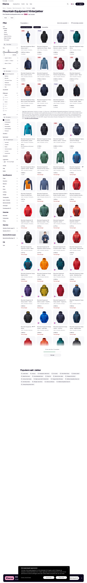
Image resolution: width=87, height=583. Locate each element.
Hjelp (31, 4)
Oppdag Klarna (16, 4)
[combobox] (63, 23)
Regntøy (6, 34)
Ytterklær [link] (28, 8)
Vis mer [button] (52, 355)
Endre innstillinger (26, 577)
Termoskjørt (6, 40)
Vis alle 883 (5, 89)
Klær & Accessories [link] (17, 8)
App (27, 4)
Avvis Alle (48, 577)
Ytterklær (5, 28)
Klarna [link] (4, 8)
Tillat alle (61, 577)
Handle (23, 4)
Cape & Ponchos (7, 36)
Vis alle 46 (5, 155)
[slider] (4, 52)
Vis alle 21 (5, 133)
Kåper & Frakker (7, 38)
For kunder (5, 0)
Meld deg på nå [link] (74, 578)
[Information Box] (28, 23)
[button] (72, 4)
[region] (44, 573)
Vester (5, 32)
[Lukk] (67, 567)
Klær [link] (24, 8)
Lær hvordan (31, 14)
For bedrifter (11, 0)
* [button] (27, 146)
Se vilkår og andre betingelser (31, 118)
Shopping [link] (9, 8)
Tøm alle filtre (45, 27)
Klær (4, 26)
